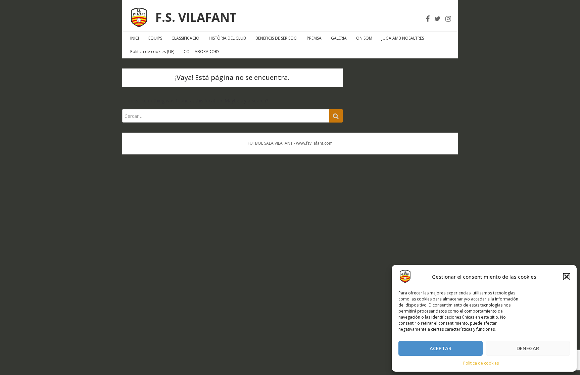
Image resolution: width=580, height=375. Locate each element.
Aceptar (440, 348)
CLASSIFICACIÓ (185, 38)
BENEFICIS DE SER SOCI (276, 38)
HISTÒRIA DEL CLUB (227, 38)
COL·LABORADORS (201, 51)
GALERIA (339, 38)
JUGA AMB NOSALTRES (403, 38)
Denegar (528, 348)
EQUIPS (155, 38)
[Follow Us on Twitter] (437, 18)
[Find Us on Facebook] (428, 18)
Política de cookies (481, 363)
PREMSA (314, 38)
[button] (566, 276)
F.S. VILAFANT (196, 17)
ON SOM (364, 38)
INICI (134, 38)
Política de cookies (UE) (152, 51)
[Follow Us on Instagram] (448, 18)
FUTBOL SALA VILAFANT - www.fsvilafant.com (290, 143)
